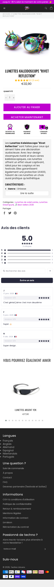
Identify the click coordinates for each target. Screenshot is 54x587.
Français (8, 440)
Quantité (8, 91)
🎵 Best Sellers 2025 (24, 204)
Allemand (8, 447)
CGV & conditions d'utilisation (18, 499)
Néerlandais (10, 453)
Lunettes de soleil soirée (26, 202)
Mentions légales (12, 513)
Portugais (8, 456)
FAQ (5, 482)
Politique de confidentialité (17, 504)
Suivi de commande (13, 468)
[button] (27, 80)
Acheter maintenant (27, 117)
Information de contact (15, 517)
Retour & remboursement (17, 508)
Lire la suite (27, 193)
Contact (7, 477)
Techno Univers (18, 567)
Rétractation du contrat (16, 527)
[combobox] (50, 271)
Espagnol (8, 450)
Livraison (7, 522)
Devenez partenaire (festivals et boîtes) (25, 486)
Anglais (7, 444)
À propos (8, 472)
